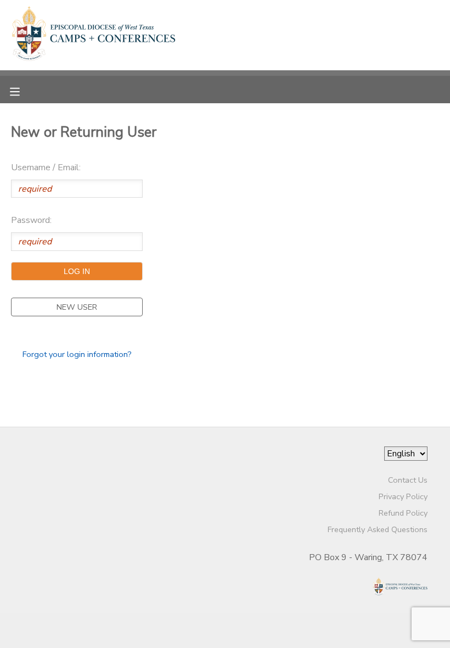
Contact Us (408, 479)
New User (77, 306)
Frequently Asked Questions (378, 529)
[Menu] (23, 90)
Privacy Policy (403, 496)
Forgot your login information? (77, 354)
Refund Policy (403, 512)
